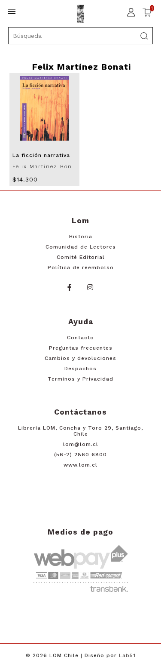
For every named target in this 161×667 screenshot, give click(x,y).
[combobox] (80, 35)
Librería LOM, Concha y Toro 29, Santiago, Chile (80, 431)
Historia (80, 237)
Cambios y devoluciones (80, 358)
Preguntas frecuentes (80, 348)
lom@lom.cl (80, 444)
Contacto (80, 338)
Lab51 (127, 655)
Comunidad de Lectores (81, 247)
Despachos (80, 369)
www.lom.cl (80, 465)
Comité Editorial (81, 257)
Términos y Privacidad (80, 379)
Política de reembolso (81, 267)
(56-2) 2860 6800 (80, 455)
